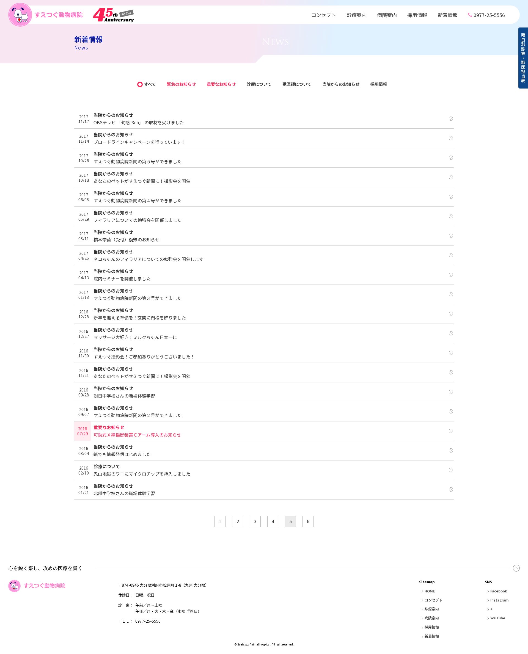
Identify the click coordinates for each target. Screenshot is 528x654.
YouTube (497, 617)
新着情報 (448, 14)
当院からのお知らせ (340, 84)
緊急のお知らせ (181, 84)
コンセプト (323, 14)
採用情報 (417, 14)
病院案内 (387, 14)
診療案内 (357, 14)
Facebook (498, 591)
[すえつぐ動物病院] (71, 15)
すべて (150, 84)
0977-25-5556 (489, 14)
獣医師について (296, 84)
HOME (430, 591)
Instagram (499, 600)
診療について (259, 84)
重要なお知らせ (221, 84)
